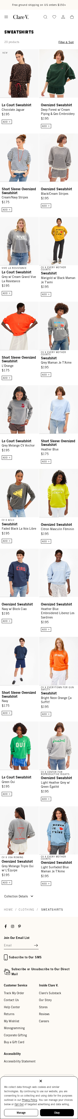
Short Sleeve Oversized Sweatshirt (19, 191)
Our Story (45, 1000)
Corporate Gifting (15, 1035)
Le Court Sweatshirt (16, 105)
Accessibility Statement (20, 1061)
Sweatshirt (49, 273)
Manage (21, 1112)
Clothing (26, 909)
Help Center (12, 1007)
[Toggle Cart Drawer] (72, 17)
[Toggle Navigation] (6, 17)
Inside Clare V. (48, 985)
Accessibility (12, 1054)
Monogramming (14, 1028)
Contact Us (11, 1000)
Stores (43, 1007)
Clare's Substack (50, 993)
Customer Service (15, 985)
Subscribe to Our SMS (25, 957)
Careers (44, 1021)
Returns (9, 1014)
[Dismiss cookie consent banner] (41, 1081)
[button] (36, 945)
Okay (57, 1112)
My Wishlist (11, 1021)
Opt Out (19, 1104)
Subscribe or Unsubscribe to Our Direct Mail (40, 971)
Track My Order (14, 993)
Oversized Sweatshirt (56, 105)
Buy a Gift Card (14, 1042)
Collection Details (16, 896)
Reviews (44, 1014)
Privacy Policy (29, 1100)
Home (8, 909)
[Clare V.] (20, 17)
